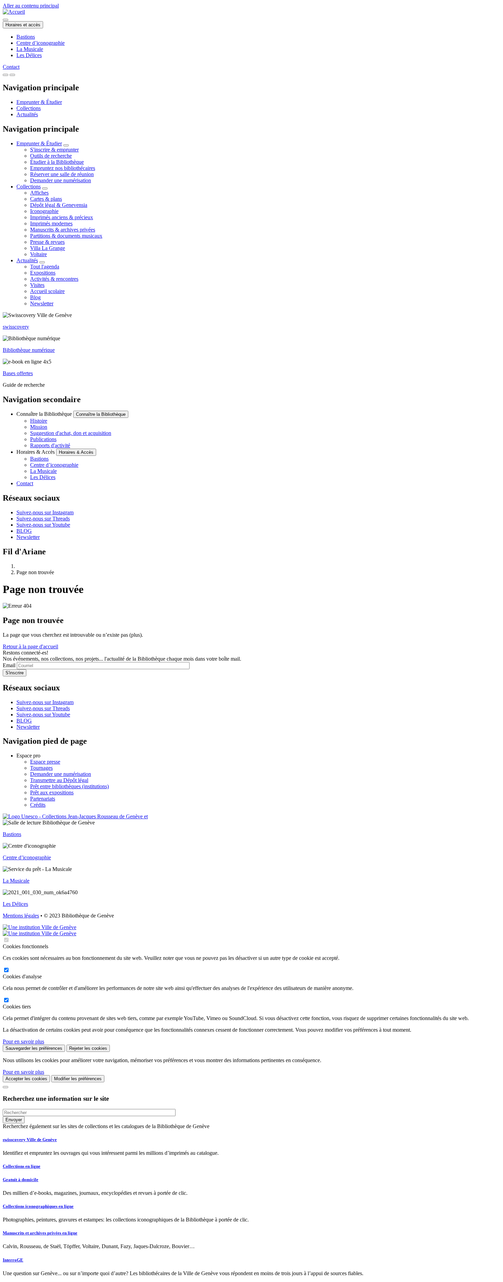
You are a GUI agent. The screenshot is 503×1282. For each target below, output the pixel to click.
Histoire (38, 421)
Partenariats (42, 799)
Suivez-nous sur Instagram (45, 512)
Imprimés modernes (51, 223)
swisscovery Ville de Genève (30, 1139)
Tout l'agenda (44, 266)
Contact (11, 67)
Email (9, 665)
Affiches (39, 193)
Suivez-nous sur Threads (43, 518)
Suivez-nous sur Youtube (43, 525)
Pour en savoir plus (23, 1041)
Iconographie (44, 211)
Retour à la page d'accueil (30, 646)
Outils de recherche (51, 156)
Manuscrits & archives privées (62, 230)
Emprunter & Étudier (39, 102)
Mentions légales (21, 915)
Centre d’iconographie (40, 43)
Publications (43, 439)
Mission (38, 427)
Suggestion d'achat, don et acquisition (70, 433)
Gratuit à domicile (20, 1179)
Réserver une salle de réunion (62, 174)
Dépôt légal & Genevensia (58, 205)
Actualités (27, 114)
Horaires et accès (22, 24)
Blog (35, 297)
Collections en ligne (21, 1166)
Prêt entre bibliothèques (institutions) (69, 786)
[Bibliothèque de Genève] (14, 12)
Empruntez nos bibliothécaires (62, 168)
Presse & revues (47, 242)
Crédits (38, 805)
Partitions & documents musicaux (66, 236)
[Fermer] (5, 1087)
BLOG (24, 531)
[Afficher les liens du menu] (66, 145)
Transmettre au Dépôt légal (59, 780)
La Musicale (29, 49)
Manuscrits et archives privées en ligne (40, 1232)
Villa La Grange (47, 248)
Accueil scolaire (47, 291)
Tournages (41, 768)
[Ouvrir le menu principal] (12, 75)
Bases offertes (18, 373)
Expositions (42, 273)
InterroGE (13, 1260)
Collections (28, 108)
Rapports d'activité (50, 445)
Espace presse (45, 762)
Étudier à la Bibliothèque (57, 162)
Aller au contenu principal (31, 6)
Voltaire (38, 254)
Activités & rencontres (54, 279)
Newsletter (41, 303)
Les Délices (29, 55)
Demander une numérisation (60, 180)
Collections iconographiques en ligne (38, 1206)
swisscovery (16, 327)
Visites (37, 285)
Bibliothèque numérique (29, 350)
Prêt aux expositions (52, 792)
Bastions (25, 37)
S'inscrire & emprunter (54, 150)
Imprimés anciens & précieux (61, 217)
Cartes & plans (46, 199)
